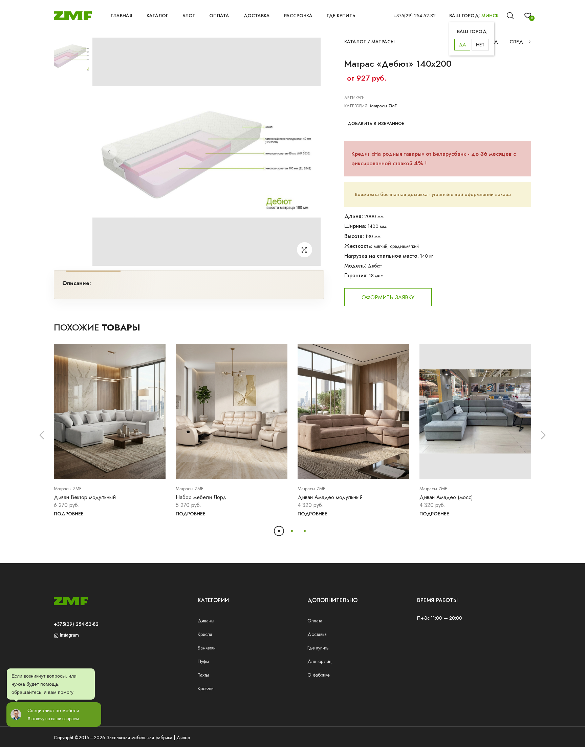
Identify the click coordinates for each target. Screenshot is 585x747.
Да (462, 44)
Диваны (206, 620)
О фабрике (318, 674)
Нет (480, 44)
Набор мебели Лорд (201, 497)
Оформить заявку (388, 297)
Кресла (205, 634)
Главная (121, 15)
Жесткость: (358, 246)
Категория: (356, 106)
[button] (42, 435)
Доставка (256, 15)
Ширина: (355, 226)
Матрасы (383, 41)
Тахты (203, 674)
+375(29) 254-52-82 (414, 15)
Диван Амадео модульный (330, 497)
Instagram (69, 635)
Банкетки (207, 647)
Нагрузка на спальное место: (381, 256)
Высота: (354, 236)
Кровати (206, 688)
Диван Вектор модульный (85, 497)
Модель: (355, 265)
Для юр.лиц (319, 661)
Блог (188, 15)
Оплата (219, 15)
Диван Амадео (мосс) (446, 497)
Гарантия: (356, 275)
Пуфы (203, 661)
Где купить (341, 15)
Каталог (157, 15)
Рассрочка (298, 15)
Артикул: (354, 97)
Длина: (353, 216)
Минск (490, 15)
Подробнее (69, 513)
